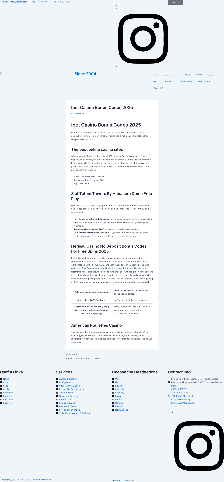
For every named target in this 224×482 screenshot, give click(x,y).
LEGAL (210, 74)
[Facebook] (119, 1)
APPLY (155, 81)
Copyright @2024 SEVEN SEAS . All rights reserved (25, 479)
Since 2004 (85, 73)
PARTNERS (186, 81)
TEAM (199, 74)
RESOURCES (203, 81)
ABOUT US (169, 74)
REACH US (157, 88)
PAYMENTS (170, 81)
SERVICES (185, 74)
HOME (155, 74)
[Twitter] (119, 5)
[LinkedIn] (119, 8)
